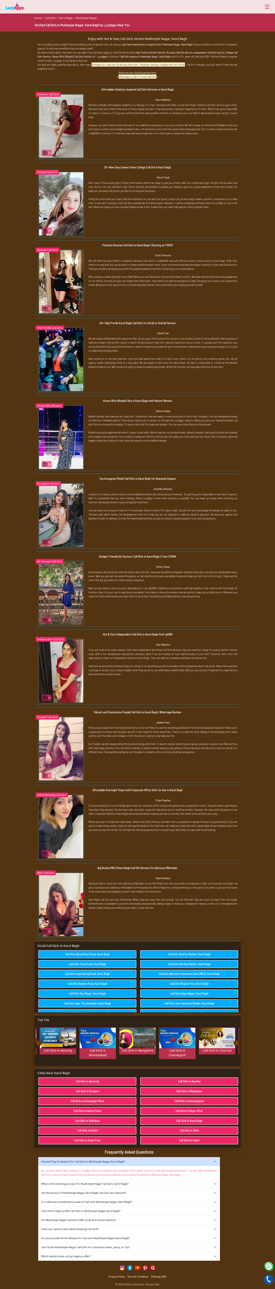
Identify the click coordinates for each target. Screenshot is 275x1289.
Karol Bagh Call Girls (99, 899)
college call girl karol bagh (181, 199)
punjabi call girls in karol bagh (133, 731)
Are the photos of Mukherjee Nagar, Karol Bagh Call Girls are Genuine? (83, 1193)
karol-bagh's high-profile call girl (110, 342)
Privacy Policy (117, 1276)
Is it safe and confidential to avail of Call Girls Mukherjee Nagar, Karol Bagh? (86, 1202)
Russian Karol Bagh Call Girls (175, 276)
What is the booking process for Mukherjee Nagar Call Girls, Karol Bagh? (85, 1184)
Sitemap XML (159, 1276)
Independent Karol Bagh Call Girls (155, 649)
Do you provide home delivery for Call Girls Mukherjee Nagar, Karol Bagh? (85, 1238)
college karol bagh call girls (204, 182)
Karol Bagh (65, 18)
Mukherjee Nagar (86, 18)
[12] (61, 437)
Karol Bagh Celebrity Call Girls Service (204, 104)
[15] (61, 203)
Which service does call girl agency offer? (66, 1256)
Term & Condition (137, 1276)
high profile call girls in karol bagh (174, 338)
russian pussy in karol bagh (210, 260)
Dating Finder (152, 1284)
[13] (61, 593)
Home (38, 18)
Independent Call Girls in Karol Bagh (131, 657)
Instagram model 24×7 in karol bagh (125, 510)
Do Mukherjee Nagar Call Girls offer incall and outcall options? (78, 1220)
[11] (61, 125)
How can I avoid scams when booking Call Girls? (70, 1229)
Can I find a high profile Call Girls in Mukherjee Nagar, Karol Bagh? (80, 1211)
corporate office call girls (155, 805)
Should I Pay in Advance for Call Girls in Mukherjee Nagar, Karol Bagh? (83, 1161)
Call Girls (50, 18)
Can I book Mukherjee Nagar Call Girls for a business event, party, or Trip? (85, 1247)
